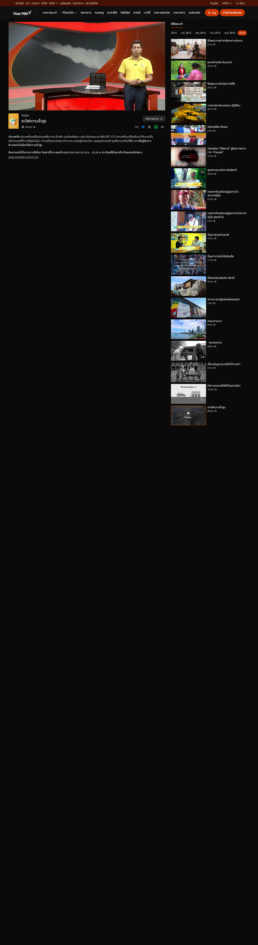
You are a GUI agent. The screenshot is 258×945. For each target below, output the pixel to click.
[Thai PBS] (22, 12)
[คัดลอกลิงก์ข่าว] (162, 127)
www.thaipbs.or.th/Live (23, 157)
